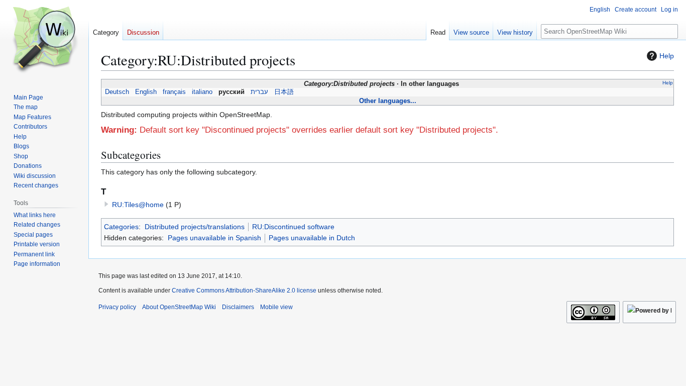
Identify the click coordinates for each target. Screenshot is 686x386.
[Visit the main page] (44, 40)
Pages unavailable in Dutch (312, 238)
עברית (259, 91)
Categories (121, 227)
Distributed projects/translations (195, 227)
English (146, 91)
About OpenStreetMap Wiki (179, 307)
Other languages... (387, 101)
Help (666, 56)
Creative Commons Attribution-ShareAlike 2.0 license (244, 290)
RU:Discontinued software (293, 227)
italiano (202, 91)
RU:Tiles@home (138, 205)
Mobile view (276, 307)
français (174, 91)
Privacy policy (117, 307)
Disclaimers (238, 307)
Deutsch (117, 91)
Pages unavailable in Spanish (214, 238)
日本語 (284, 91)
